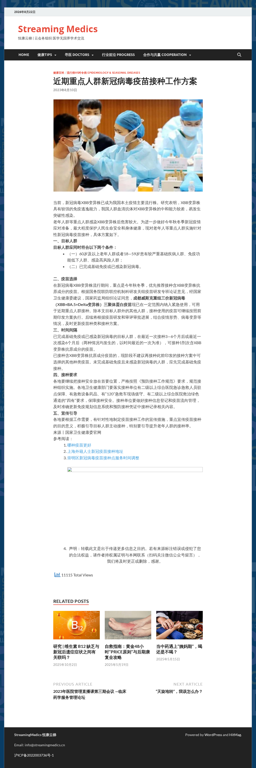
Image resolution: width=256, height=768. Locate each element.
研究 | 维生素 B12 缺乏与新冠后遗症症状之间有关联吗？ (76, 652)
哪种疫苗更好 (79, 445)
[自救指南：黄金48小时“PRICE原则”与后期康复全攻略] (128, 626)
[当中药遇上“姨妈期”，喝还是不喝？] (179, 626)
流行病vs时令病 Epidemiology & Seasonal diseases (103, 72)
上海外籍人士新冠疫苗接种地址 (95, 451)
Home (23, 55)
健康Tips (45, 55)
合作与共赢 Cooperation (165, 55)
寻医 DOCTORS (77, 55)
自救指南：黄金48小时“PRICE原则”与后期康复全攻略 (127, 652)
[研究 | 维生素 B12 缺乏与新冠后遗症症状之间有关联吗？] (76, 626)
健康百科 (58, 72)
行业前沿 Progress (118, 55)
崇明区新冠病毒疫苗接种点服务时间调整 (103, 457)
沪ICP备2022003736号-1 (34, 755)
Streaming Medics (58, 29)
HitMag (235, 735)
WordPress (213, 735)
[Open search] (239, 55)
